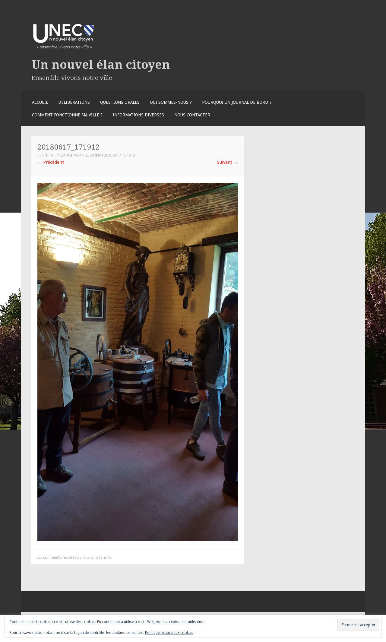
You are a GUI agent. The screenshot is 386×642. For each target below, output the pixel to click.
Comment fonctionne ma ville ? (67, 114)
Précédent (50, 162)
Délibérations (74, 102)
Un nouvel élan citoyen (100, 64)
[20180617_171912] (137, 539)
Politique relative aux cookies (169, 633)
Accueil (40, 102)
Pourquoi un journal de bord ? (236, 102)
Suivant (227, 162)
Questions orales (120, 102)
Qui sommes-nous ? (171, 102)
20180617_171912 (119, 155)
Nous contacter (192, 114)
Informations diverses (138, 114)
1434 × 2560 (83, 155)
